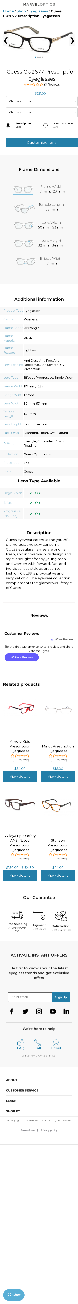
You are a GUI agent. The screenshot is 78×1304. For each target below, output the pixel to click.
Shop (21, 11)
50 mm (29, 403)
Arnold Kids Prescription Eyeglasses (20, 746)
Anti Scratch (49, 365)
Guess (28, 471)
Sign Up (61, 997)
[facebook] (11, 1011)
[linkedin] (66, 1011)
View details (20, 776)
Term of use (28, 1130)
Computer (45, 441)
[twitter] (25, 1011)
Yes (26, 463)
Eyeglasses (38, 11)
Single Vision (64, 377)
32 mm (29, 424)
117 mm (29, 386)
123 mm (43, 386)
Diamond (31, 433)
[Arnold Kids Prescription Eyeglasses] (20, 701)
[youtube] (52, 1011)
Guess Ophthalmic (38, 454)
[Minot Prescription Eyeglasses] (58, 704)
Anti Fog (45, 360)
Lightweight (33, 350)
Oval (53, 433)
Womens (31, 319)
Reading (30, 445)
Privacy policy (49, 1130)
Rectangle (32, 328)
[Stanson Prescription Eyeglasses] (58, 798)
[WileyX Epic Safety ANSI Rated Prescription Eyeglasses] (20, 796)
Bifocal (29, 377)
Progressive (44, 377)
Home (8, 11)
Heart (43, 433)
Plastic (29, 338)
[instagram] (39, 1011)
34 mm (41, 424)
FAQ (20, 1048)
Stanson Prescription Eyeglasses (58, 845)
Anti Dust (31, 360)
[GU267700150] (39, 40)
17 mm (29, 395)
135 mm (30, 414)
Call (38, 1048)
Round (63, 433)
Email (56, 1048)
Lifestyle (30, 441)
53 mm (41, 403)
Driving (60, 441)
